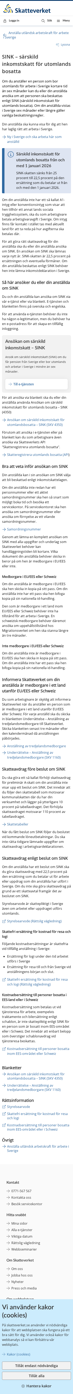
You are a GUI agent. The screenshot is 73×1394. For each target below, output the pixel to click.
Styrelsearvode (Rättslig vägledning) (34, 921)
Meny (66, 20)
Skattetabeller (17, 824)
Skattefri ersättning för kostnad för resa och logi (37, 1116)
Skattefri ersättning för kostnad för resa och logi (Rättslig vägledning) (38, 982)
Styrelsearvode (18, 1106)
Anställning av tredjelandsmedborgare (36, 746)
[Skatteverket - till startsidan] (27, 8)
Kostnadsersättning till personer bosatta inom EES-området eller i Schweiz (38, 1127)
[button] (47, 21)
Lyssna (65, 44)
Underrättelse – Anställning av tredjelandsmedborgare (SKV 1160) (34, 755)
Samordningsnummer (24, 529)
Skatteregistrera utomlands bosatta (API (38, 454)
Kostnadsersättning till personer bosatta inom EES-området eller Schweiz (38, 1051)
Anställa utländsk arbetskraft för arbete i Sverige (38, 1148)
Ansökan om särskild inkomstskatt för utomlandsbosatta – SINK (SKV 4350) (36, 422)
